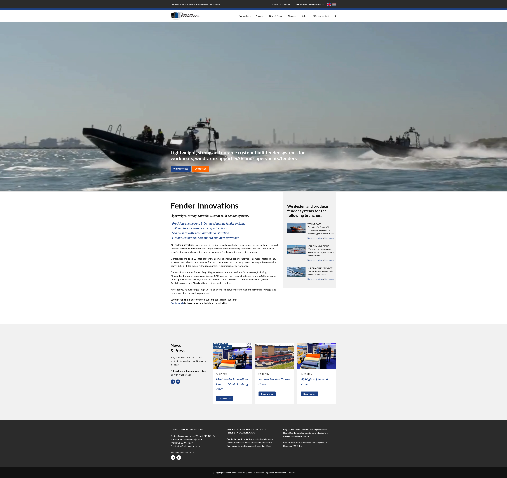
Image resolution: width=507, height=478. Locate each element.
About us (292, 16)
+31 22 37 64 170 (185, 443)
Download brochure (315, 238)
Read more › (329, 238)
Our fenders (244, 16)
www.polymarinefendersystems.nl (312, 442)
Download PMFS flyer (293, 446)
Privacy (291, 472)
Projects (259, 16)
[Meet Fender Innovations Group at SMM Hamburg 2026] (232, 355)
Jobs (304, 16)
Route (199, 439)
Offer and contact (321, 16)
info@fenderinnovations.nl (311, 4)
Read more (224, 398)
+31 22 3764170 (282, 4)
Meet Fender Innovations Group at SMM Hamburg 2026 (232, 384)
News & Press (275, 16)
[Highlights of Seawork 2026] (316, 355)
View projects (180, 168)
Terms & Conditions (255, 472)
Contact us (200, 168)
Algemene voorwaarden (276, 472)
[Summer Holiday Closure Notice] (274, 355)
